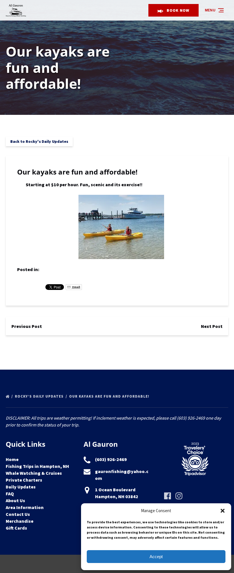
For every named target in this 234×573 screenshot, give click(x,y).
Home (12, 459)
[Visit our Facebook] (167, 495)
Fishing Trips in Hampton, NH (37, 466)
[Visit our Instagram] (178, 495)
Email (76, 287)
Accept (156, 556)
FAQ (10, 493)
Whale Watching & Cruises (34, 473)
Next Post (212, 326)
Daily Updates (21, 487)
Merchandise (19, 521)
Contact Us (18, 514)
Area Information (25, 507)
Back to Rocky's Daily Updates (39, 141)
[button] (222, 511)
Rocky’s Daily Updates (40, 396)
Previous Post (26, 326)
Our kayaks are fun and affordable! (110, 396)
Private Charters (24, 480)
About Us (15, 500)
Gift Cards (16, 528)
